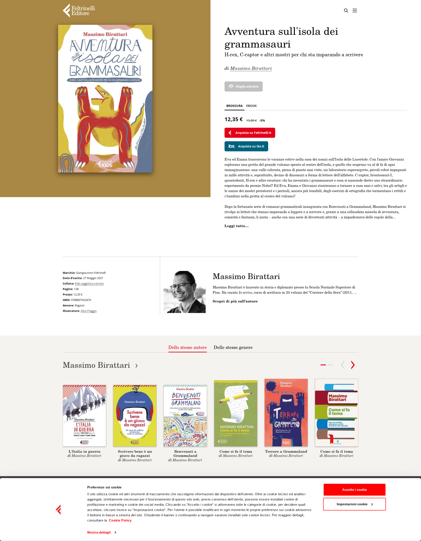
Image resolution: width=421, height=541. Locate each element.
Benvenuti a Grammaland (185, 453)
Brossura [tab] (234, 106)
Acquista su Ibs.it (251, 146)
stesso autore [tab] (187, 347)
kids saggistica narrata (89, 283)
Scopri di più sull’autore (235, 301)
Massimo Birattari (251, 67)
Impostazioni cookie (352, 504)
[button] (330, 364)
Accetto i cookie (354, 489)
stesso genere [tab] (233, 347)
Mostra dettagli (99, 532)
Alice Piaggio (89, 311)
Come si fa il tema (235, 451)
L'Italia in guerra (84, 451)
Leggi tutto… (237, 225)
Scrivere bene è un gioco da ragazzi (135, 453)
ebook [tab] (251, 106)
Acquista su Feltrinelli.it (253, 133)
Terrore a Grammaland (286, 451)
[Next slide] (353, 364)
